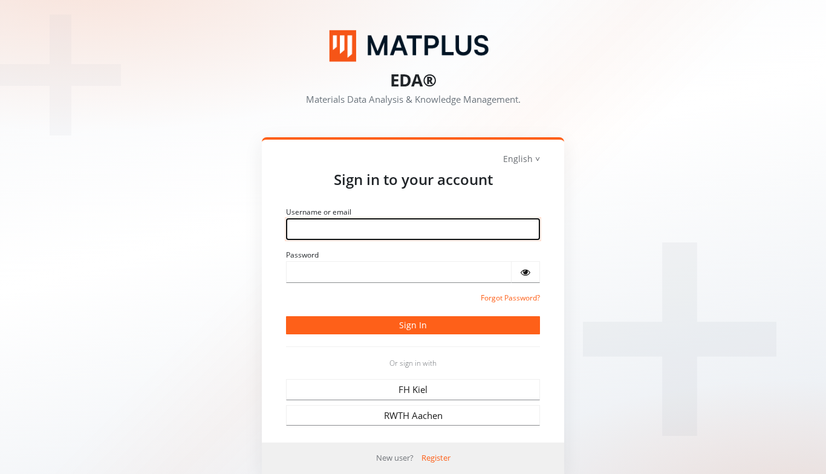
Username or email (318, 212)
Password (302, 255)
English (518, 158)
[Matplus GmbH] (413, 46)
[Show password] (525, 272)
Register (435, 457)
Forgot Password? (510, 298)
